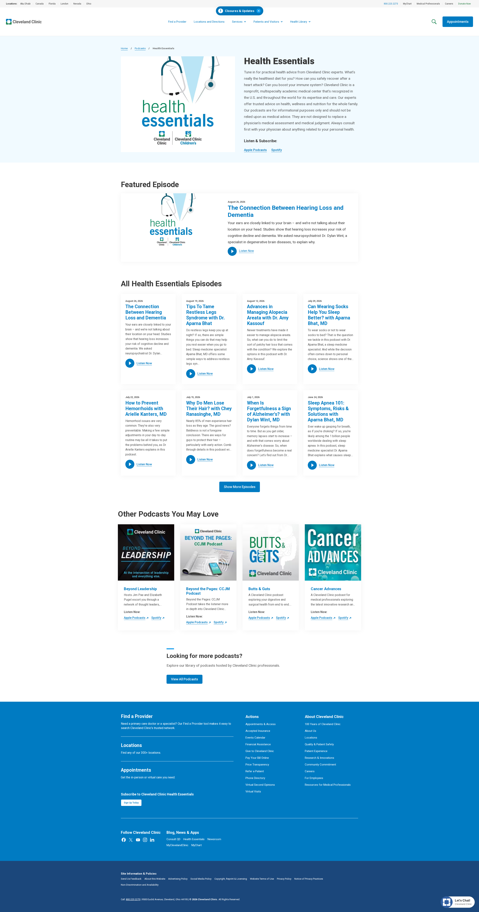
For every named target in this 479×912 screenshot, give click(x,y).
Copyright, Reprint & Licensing (230, 878)
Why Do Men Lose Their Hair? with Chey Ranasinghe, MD (209, 408)
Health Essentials (194, 839)
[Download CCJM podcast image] (208, 552)
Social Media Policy (200, 878)
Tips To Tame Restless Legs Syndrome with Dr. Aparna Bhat (205, 315)
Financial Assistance (258, 744)
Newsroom (214, 839)
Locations (311, 737)
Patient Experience (316, 751)
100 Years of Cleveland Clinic (323, 724)
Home (124, 48)
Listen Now (246, 251)
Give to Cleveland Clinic (259, 751)
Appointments (458, 22)
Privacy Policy (284, 878)
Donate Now (464, 3)
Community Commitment (320, 764)
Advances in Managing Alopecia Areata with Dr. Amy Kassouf (268, 315)
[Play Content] (232, 251)
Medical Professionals (428, 3)
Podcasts (140, 48)
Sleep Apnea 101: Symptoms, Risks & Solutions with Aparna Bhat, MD (328, 411)
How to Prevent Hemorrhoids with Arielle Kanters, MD (146, 408)
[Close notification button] (258, 10)
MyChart (407, 3)
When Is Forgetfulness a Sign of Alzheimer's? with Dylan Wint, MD (269, 411)
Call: (130, 899)
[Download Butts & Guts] (270, 552)
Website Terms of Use (262, 878)
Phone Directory (255, 778)
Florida (52, 3)
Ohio (88, 3)
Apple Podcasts (255, 150)
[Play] (129, 363)
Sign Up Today (131, 802)
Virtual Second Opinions (260, 784)
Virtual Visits (253, 791)
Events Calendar (255, 737)
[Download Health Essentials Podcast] (171, 221)
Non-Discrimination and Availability (139, 884)
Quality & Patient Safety (319, 744)
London (64, 3)
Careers (449, 3)
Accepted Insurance (257, 731)
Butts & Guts (259, 589)
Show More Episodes (239, 487)
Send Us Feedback (131, 878)
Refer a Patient (254, 771)
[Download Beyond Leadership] (146, 552)
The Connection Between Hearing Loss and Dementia (145, 312)
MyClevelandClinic (177, 845)
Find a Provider (177, 21)
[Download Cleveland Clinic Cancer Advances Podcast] (333, 552)
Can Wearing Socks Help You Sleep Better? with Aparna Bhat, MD (329, 315)
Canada (40, 3)
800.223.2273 (391, 3)
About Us (310, 731)
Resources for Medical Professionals (328, 784)
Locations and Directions (209, 21)
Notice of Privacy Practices (308, 878)
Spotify (276, 150)
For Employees (314, 778)
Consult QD (173, 839)
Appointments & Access (260, 724)
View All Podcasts (184, 679)
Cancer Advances (326, 589)
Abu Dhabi (25, 3)
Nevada (77, 3)
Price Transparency (257, 764)
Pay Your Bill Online (257, 758)
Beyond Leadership (140, 589)
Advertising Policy (177, 878)
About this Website (154, 878)
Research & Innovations (319, 758)
